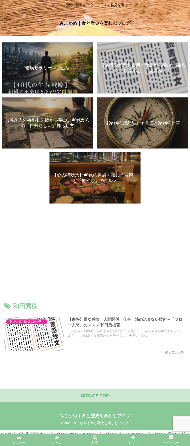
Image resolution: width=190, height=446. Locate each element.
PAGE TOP (97, 395)
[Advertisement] (95, 247)
